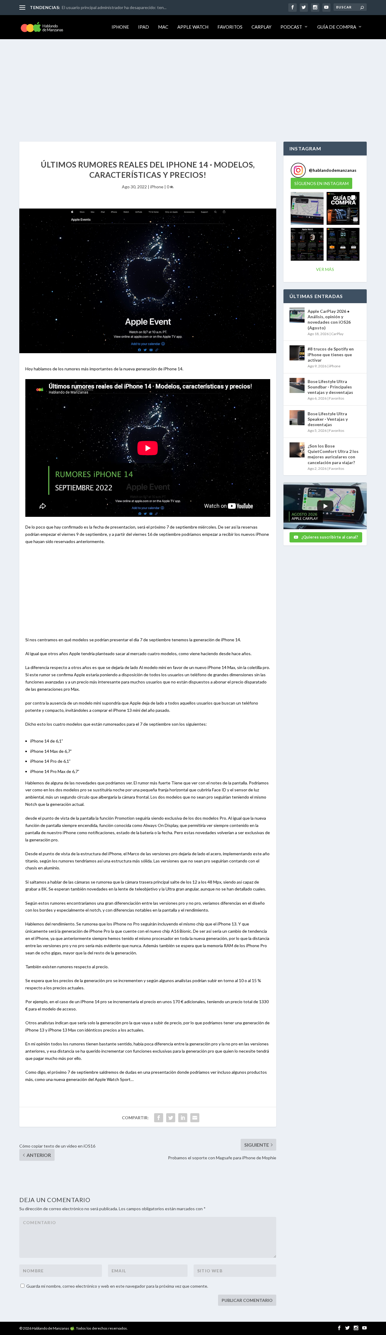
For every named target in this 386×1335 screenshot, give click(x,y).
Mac (163, 27)
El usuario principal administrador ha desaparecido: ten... (114, 7)
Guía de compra (336, 27)
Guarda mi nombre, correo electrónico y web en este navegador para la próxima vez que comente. (117, 1286)
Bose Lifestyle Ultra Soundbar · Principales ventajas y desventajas (330, 387)
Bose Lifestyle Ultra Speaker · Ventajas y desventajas (328, 419)
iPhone (120, 27)
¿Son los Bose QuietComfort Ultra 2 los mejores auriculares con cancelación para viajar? (333, 454)
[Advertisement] (193, 84)
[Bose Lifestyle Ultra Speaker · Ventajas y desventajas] (297, 417)
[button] (307, 208)
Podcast (291, 27)
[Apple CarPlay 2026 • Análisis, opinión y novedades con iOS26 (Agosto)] (297, 315)
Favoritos (229, 27)
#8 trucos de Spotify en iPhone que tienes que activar (331, 354)
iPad (143, 27)
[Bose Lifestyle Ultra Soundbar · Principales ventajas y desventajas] (297, 385)
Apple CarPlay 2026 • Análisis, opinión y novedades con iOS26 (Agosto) (329, 319)
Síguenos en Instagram (321, 183)
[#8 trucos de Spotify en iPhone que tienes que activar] (297, 352)
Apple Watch (192, 27)
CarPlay (261, 27)
